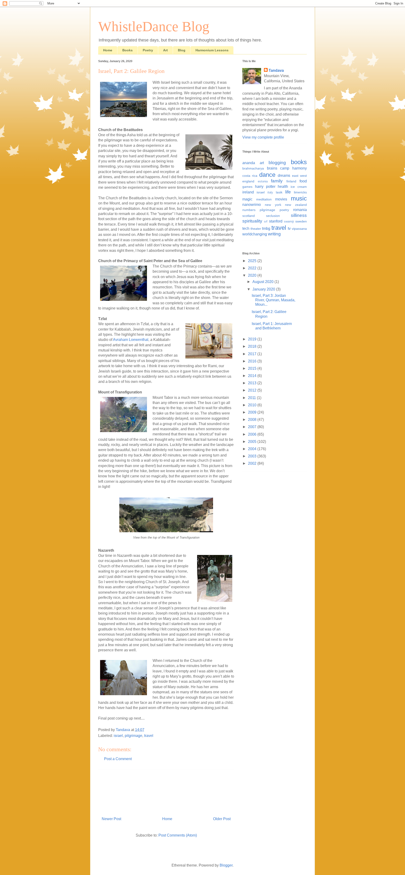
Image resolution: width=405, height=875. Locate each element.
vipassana (299, 228)
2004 (252, 449)
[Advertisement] (166, 791)
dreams (284, 175)
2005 (252, 442)
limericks (300, 192)
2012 (252, 390)
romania (300, 210)
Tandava (276, 70)
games (247, 187)
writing (274, 233)
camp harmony (293, 168)
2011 (252, 398)
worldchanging (254, 234)
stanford (275, 221)
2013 (252, 383)
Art (165, 50)
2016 (252, 361)
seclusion (273, 216)
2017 (252, 354)
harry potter (265, 187)
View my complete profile (263, 137)
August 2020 (263, 282)
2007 (252, 427)
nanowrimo (251, 205)
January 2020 (264, 289)
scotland (248, 216)
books (299, 162)
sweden (301, 221)
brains (272, 168)
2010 (252, 405)
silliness (299, 215)
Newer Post (111, 819)
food (303, 181)
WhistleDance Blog (153, 26)
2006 (252, 434)
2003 (252, 456)
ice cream (299, 187)
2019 (252, 339)
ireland (248, 192)
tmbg (266, 228)
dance (267, 174)
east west (299, 175)
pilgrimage (133, 736)
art (262, 163)
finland (291, 181)
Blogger (226, 865)
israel (118, 736)
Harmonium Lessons (212, 50)
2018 (252, 346)
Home (107, 50)
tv (289, 228)
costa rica (249, 175)
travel (148, 736)
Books (127, 50)
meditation (264, 199)
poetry (284, 210)
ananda (248, 163)
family (277, 180)
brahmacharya (253, 168)
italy (270, 192)
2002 (252, 463)
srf (265, 221)
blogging (277, 162)
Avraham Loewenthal (130, 340)
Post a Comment (118, 759)
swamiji (289, 221)
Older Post (222, 819)
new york (273, 205)
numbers (248, 210)
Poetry (148, 50)
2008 (252, 420)
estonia (263, 181)
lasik (279, 192)
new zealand (296, 205)
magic (247, 199)
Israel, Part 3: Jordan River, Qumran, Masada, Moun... (273, 300)
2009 (252, 412)
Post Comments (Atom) (177, 835)
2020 (252, 275)
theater (256, 228)
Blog (181, 50)
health (283, 187)
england (248, 181)
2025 (252, 261)
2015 (252, 368)
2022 (252, 268)
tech (245, 228)
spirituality (252, 221)
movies (281, 199)
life (288, 191)
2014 (252, 376)
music (299, 198)
